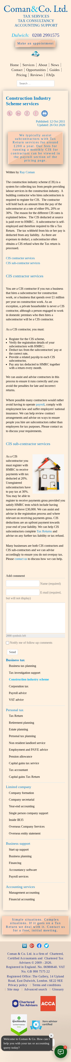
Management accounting (24, 892)
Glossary (58, 989)
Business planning (20, 856)
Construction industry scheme (29, 679)
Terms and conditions (46, 985)
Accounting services (20, 887)
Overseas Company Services (27, 826)
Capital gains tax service (24, 763)
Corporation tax (18, 686)
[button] (60, 1051)
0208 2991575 (45, 35)
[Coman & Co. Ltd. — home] (36, 12)
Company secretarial (21, 799)
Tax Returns (44, 531)
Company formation (21, 793)
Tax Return (16, 715)
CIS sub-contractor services (23, 263)
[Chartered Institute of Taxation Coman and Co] (24, 1009)
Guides (55, 70)
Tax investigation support (24, 672)
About (42, 65)
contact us (21, 558)
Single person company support (28, 813)
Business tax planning (22, 665)
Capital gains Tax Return (24, 776)
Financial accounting (22, 899)
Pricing (21, 75)
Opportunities (36, 70)
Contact (16, 70)
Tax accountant (18, 770)
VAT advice (16, 699)
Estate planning (18, 729)
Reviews (36, 75)
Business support (18, 843)
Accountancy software (23, 869)
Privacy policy (17, 985)
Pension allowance (20, 756)
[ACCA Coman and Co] (48, 1010)
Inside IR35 (16, 819)
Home (14, 65)
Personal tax (14, 710)
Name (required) (50, 583)
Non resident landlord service (27, 743)
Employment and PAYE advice (28, 749)
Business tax (15, 660)
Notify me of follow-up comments (31, 642)
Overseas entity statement (24, 833)
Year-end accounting (22, 806)
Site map (13, 989)
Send (12, 652)
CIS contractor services (20, 258)
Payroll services (18, 876)
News (55, 65)
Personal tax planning (22, 736)
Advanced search (35, 989)
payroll (40, 404)
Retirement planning (21, 722)
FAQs (50, 75)
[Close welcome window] (51, 1035)
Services (28, 65)
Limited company (18, 787)
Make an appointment (35, 43)
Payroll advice (18, 693)
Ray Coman (27, 172)
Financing (15, 863)
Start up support (19, 849)
